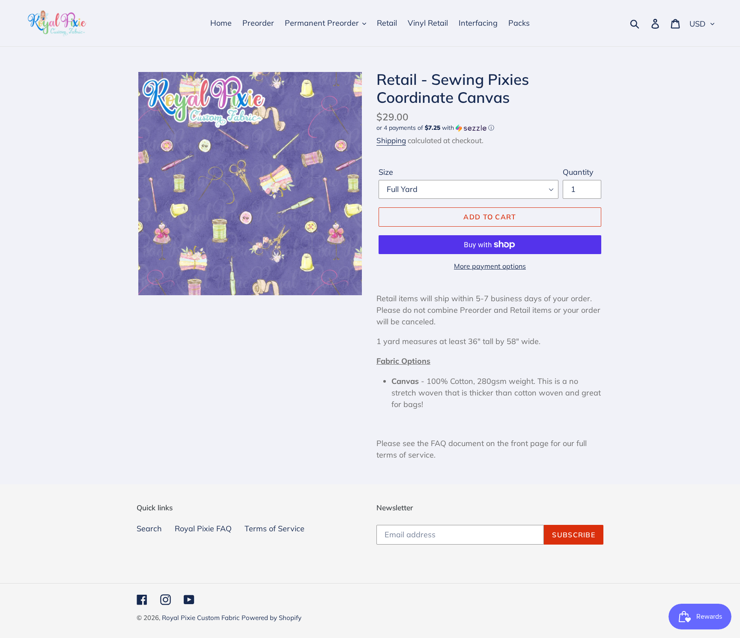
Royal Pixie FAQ (203, 528)
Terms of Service (274, 528)
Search (149, 528)
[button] (489, 128)
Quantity (578, 172)
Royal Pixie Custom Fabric (200, 618)
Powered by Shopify (271, 618)
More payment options (490, 266)
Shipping (391, 140)
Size (386, 172)
